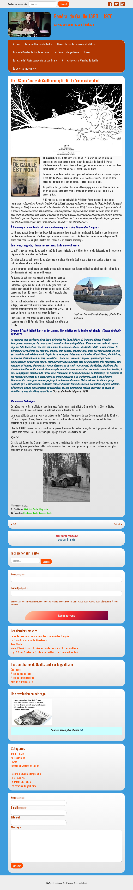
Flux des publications (21, 674)
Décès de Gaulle (45, 513)
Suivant (117, 524)
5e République (18, 758)
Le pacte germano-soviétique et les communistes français (40, 636)
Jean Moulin (16, 644)
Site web (15, 817)
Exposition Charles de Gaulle (25, 766)
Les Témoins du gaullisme (66, 52)
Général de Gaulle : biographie (36, 509)
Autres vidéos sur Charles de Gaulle (80, 60)
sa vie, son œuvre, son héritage (74, 24)
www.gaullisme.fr (66, 539)
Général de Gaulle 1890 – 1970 (83, 16)
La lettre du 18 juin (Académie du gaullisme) (35, 60)
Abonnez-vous (66, 615)
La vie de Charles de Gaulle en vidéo (31, 52)
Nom (18, 574)
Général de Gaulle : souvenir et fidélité (75, 44)
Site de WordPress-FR (22, 682)
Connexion (16, 670)
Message (16, 827)
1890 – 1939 (17, 754)
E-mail (19, 588)
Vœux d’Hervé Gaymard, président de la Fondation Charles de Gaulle (44, 648)
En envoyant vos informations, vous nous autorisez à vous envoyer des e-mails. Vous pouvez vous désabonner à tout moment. (64, 603)
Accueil (16, 44)
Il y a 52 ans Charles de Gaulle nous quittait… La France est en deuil (55, 80)
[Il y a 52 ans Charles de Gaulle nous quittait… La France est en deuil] (66, 120)
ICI (81, 730)
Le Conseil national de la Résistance (29, 640)
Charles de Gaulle (30, 513)
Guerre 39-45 (18, 778)
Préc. (14, 524)
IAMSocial (50, 883)
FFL (12, 770)
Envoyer (17, 865)
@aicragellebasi (80, 883)
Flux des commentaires (22, 678)
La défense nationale (23, 68)
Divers (87, 52)
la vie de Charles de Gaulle (38, 44)
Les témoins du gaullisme (23, 786)
